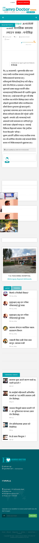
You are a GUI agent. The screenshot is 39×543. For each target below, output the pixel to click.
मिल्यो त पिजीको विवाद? (18, 293)
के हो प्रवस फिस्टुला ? (17, 436)
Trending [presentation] (16, 288)
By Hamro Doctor (25, 37)
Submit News (32, 532)
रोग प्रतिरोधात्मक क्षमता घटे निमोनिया (19, 425)
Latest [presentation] (7, 288)
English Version (23, 2)
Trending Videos (11, 375)
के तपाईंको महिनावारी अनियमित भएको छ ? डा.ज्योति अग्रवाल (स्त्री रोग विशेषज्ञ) (22, 396)
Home (3, 532)
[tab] (8, 288)
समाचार (7, 39)
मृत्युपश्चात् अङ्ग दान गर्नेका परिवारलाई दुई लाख (19, 304)
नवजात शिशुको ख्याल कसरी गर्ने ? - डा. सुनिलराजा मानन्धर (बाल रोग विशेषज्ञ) (22, 411)
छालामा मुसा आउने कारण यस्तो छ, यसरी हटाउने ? (22, 381)
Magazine (15, 532)
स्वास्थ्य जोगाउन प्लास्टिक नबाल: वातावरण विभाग (21, 329)
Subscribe (33, 516)
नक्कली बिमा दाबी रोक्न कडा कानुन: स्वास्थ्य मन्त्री (20, 341)
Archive (23, 532)
